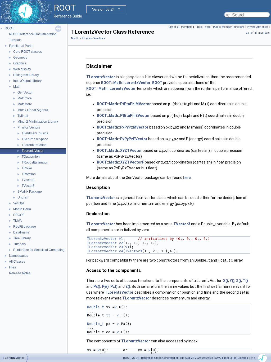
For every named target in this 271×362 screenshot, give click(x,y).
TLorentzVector (32, 151)
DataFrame (21, 232)
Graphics (19, 63)
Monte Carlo (22, 209)
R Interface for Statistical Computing (39, 250)
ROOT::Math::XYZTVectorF (120, 162)
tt (108, 315)
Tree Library (22, 238)
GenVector (25, 92)
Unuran (22, 197)
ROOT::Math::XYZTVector (119, 150)
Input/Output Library (27, 81)
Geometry (20, 57)
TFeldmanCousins (35, 133)
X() (225, 281)
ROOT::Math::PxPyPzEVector (122, 139)
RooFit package (24, 226)
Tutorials (15, 40)
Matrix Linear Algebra (32, 110)
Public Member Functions (229, 27)
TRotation (29, 174)
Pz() (114, 286)
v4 (121, 251)
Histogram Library (26, 75)
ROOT (9, 28)
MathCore (24, 98)
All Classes (17, 261)
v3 (121, 247)
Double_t (95, 307)
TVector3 (28, 186)
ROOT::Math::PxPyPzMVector (122, 127)
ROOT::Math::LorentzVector (126, 83)
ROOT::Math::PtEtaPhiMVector (124, 104)
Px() (96, 286)
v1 (121, 239)
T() (245, 281)
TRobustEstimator (34, 162)
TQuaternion (31, 156)
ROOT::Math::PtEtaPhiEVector (123, 115)
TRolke (27, 168)
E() (127, 286)
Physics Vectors (28, 127)
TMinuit (22, 116)
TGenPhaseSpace (35, 139)
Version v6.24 (103, 9)
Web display (22, 69)
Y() (232, 281)
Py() (105, 286)
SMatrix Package (29, 191)
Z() (238, 281)
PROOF (18, 215)
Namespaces (18, 256)
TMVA (17, 221)
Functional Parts (20, 46)
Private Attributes (257, 27)
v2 (121, 243)
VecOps (18, 203)
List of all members (180, 27)
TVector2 (28, 180)
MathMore (24, 104)
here (187, 177)
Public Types (203, 27)
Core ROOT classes (27, 52)
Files (12, 267)
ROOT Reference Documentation (33, 34)
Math (16, 87)
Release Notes (19, 273)
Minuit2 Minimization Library (37, 121)
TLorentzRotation (34, 145)
